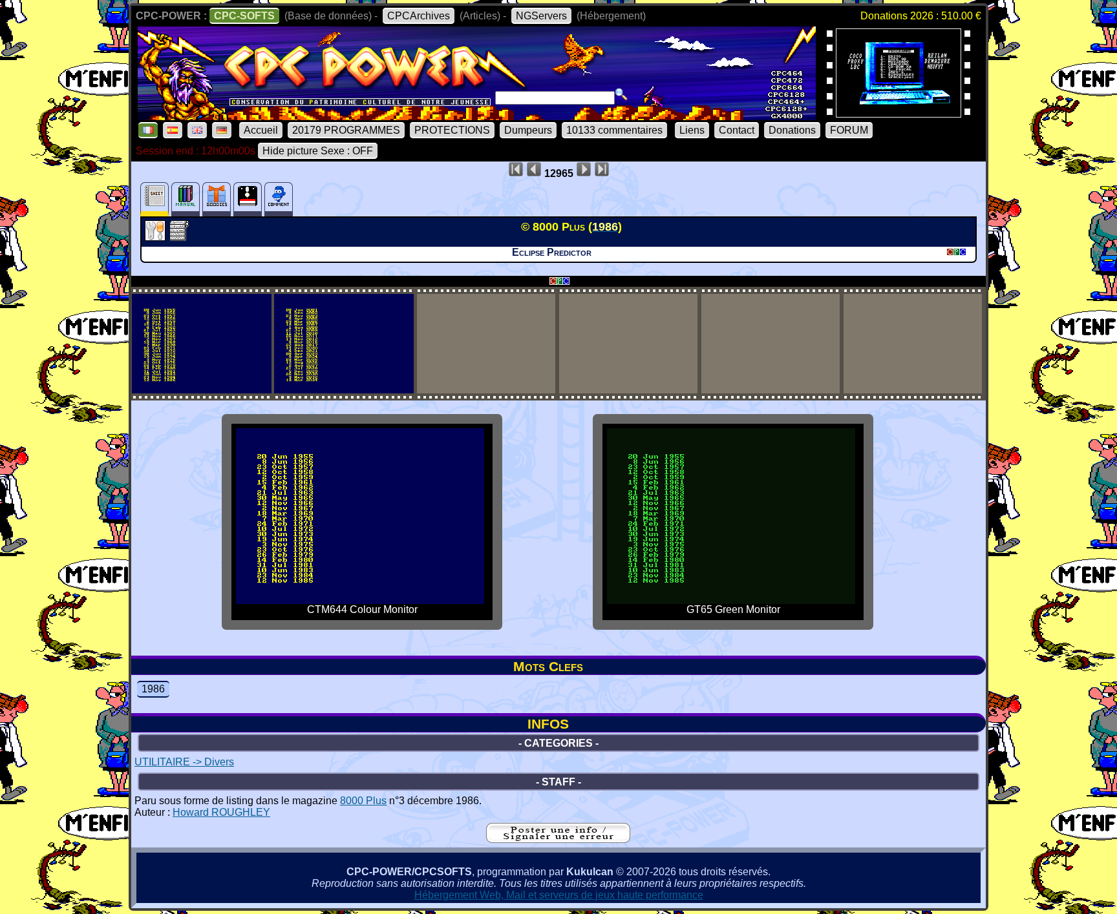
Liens (692, 130)
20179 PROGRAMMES (346, 130)
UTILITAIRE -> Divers (184, 761)
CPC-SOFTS (244, 15)
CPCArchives (418, 15)
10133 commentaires (614, 130)
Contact (736, 130)
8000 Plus (363, 800)
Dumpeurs (528, 130)
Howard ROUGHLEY (221, 812)
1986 (153, 688)
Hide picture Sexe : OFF (317, 150)
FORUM (849, 130)
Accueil (261, 130)
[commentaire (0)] (278, 199)
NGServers (541, 15)
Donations (792, 130)
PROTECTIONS (452, 130)
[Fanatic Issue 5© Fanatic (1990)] (898, 113)
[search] (621, 94)
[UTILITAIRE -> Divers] (157, 237)
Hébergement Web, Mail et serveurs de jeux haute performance (558, 894)
